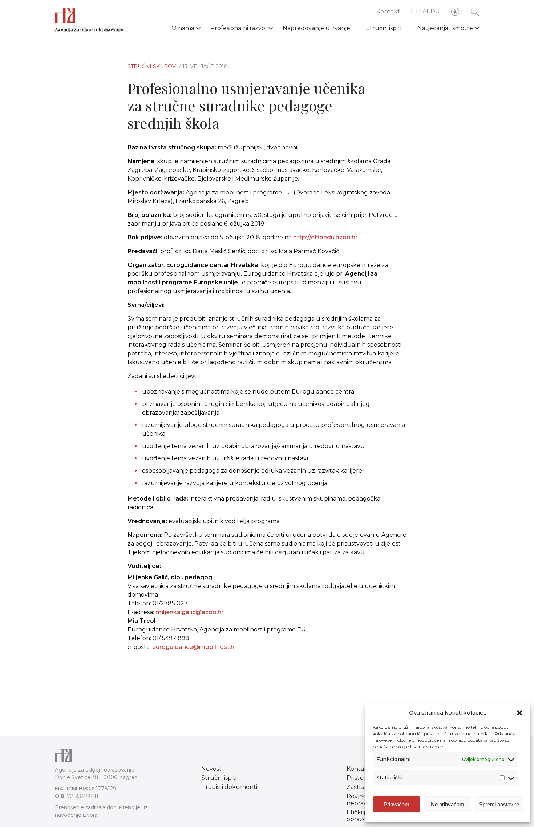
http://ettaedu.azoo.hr (325, 237)
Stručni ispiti (383, 28)
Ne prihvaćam (447, 804)
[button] (519, 712)
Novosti (212, 768)
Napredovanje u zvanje (316, 28)
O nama (182, 28)
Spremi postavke (499, 804)
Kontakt (388, 11)
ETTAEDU (425, 11)
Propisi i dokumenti (229, 786)
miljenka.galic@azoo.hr (189, 612)
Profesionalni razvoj (238, 28)
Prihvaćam (396, 804)
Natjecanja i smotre (445, 28)
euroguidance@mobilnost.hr (194, 646)
